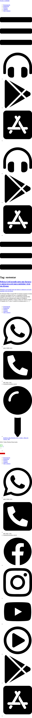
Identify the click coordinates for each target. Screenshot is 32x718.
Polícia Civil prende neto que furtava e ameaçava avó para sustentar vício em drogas (15, 284)
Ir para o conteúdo (4, 0)
